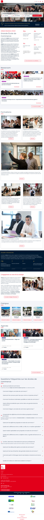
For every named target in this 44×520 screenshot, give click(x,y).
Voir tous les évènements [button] (36, 372)
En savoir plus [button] (16, 86)
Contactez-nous (5, 478)
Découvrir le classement (37, 25)
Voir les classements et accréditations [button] (32, 60)
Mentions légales (22, 514)
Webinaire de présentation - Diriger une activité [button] (10, 340)
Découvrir (11, 138)
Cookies (22, 516)
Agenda (2, 471)
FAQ (3, 483)
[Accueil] (2, 1)
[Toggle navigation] (42, 1)
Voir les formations (36, 15)
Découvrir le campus (5, 319)
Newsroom (3, 469)
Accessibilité (22, 519)
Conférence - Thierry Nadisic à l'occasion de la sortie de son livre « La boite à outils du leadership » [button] (11, 362)
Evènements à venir (40, 4)
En (36, 1)
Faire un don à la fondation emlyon (7, 474)
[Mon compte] (40, 1)
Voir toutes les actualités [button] (36, 106)
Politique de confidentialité (22, 517)
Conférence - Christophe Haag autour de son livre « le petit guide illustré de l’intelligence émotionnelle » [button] (33, 341)
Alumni (2, 472)
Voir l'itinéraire (4, 487)
